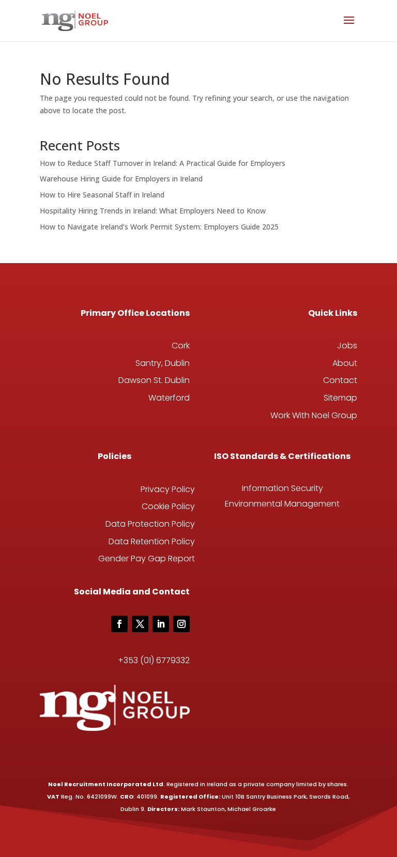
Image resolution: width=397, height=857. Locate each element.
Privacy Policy (168, 489)
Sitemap (340, 398)
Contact (340, 380)
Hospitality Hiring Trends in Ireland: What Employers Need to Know (153, 211)
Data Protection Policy (150, 524)
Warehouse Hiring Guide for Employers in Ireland (121, 178)
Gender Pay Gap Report (146, 558)
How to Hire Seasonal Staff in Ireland (102, 195)
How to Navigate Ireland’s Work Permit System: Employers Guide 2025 (159, 227)
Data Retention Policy (152, 541)
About (344, 363)
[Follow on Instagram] (181, 624)
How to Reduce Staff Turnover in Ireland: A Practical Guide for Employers (162, 163)
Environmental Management (282, 504)
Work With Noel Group (313, 415)
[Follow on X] (140, 624)
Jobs (347, 345)
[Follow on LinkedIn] (160, 624)
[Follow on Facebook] (119, 624)
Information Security (282, 488)
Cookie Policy (168, 506)
